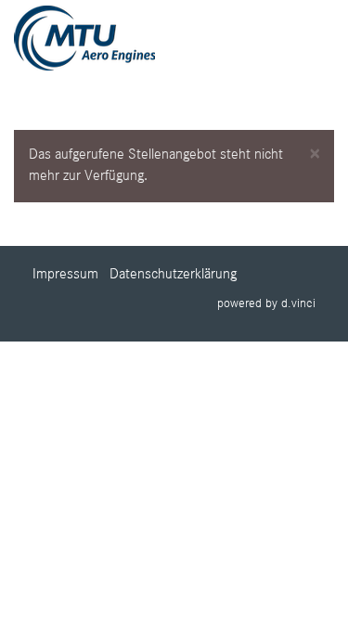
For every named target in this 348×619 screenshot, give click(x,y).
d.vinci (298, 303)
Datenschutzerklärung (173, 274)
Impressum (65, 274)
